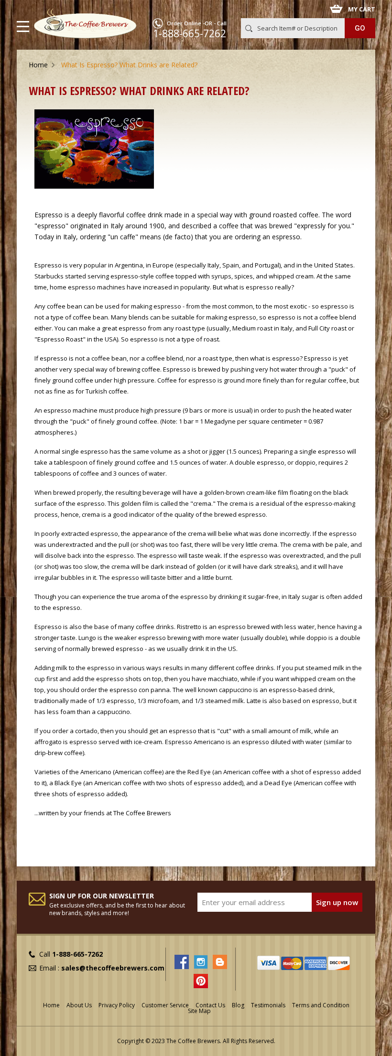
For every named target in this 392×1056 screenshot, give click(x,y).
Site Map (199, 1011)
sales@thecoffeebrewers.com (112, 967)
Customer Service (165, 1005)
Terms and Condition (320, 1005)
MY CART (361, 9)
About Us (79, 1005)
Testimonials (268, 1005)
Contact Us (210, 1005)
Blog (238, 1005)
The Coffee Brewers (142, 813)
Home (38, 64)
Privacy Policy (116, 1005)
